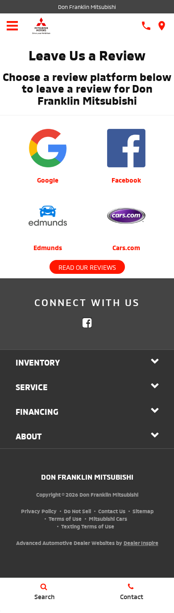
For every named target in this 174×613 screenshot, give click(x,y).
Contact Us (111, 511)
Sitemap (143, 511)
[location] (161, 25)
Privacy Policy (39, 511)
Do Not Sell (77, 511)
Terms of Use (65, 518)
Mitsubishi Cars (108, 518)
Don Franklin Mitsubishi (87, 6)
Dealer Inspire (141, 542)
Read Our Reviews (87, 267)
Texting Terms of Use (87, 526)
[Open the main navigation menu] (12, 25)
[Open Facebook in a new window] (87, 323)
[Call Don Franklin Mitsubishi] (146, 25)
